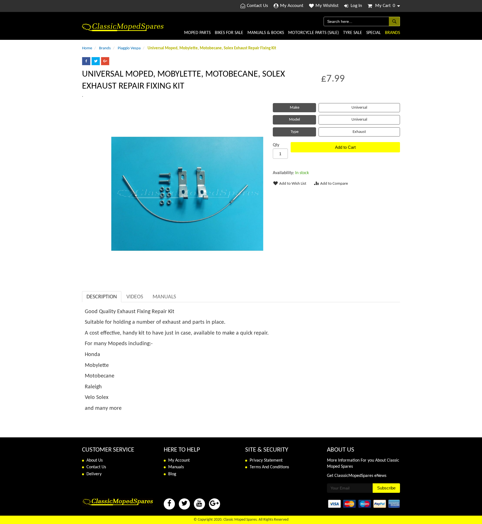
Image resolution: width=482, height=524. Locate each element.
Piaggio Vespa (129, 48)
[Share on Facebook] (86, 64)
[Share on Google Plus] (105, 64)
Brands (105, 48)
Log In (356, 5)
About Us (94, 460)
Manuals (164, 297)
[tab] (101, 296)
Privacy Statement (266, 460)
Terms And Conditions (269, 467)
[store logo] (122, 27)
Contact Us (257, 5)
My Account (291, 5)
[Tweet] (95, 64)
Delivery (94, 474)
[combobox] (362, 21)
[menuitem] (197, 33)
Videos (134, 297)
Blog (172, 474)
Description (101, 297)
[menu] (281, 33)
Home (87, 48)
